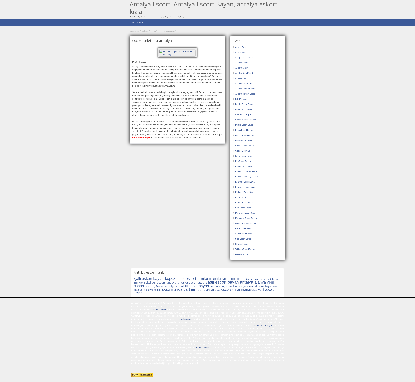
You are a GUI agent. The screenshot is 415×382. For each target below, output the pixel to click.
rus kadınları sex (208, 289)
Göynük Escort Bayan (244, 146)
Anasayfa (134, 31)
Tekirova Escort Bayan (245, 249)
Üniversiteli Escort (243, 254)
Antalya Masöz (241, 78)
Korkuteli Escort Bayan (245, 192)
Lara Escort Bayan (243, 208)
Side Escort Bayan (243, 239)
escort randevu (166, 282)
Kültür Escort (240, 197)
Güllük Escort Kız (242, 151)
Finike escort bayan (243, 140)
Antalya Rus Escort (243, 83)
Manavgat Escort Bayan (245, 213)
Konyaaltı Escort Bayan (245, 182)
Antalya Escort (241, 63)
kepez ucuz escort (180, 278)
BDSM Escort (241, 99)
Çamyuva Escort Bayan (245, 120)
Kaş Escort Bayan (243, 161)
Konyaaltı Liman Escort (245, 187)
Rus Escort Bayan (243, 228)
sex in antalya (218, 286)
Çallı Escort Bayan (243, 114)
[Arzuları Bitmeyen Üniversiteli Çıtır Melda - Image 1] (177, 53)
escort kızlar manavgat (239, 289)
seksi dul (149, 282)
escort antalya (184, 319)
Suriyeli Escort (241, 244)
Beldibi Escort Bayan (244, 104)
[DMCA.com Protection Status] (142, 376)
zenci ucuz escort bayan (253, 279)
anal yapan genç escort (243, 286)
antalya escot (174, 286)
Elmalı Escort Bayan (244, 130)
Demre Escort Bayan (244, 125)
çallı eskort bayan (149, 278)
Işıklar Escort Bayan (244, 156)
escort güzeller (155, 286)
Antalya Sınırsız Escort (245, 89)
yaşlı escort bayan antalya (229, 282)
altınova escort (152, 289)
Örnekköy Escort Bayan (245, 223)
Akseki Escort (241, 47)
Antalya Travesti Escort (245, 94)
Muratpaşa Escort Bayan (246, 218)
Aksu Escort (240, 52)
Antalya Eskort (241, 68)
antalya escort (159, 309)
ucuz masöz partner (178, 289)
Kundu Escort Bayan (244, 203)
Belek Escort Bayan (243, 109)
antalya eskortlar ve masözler (219, 279)
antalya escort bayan (263, 325)
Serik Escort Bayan (243, 234)
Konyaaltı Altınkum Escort (246, 171)
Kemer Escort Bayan (244, 166)
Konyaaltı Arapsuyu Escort (246, 177)
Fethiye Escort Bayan (244, 135)
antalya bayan (197, 286)
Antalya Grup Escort (244, 73)
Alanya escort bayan (244, 57)
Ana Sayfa (137, 22)
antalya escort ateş (191, 282)
